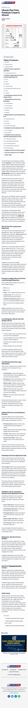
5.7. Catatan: (6, 93)
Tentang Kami (5, 669)
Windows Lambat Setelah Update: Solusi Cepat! (14, 653)
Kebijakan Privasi (22, 669)
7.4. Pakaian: (7, 110)
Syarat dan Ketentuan (14, 671)
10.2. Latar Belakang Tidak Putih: (11, 141)
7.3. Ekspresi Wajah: (8, 108)
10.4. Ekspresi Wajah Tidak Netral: (11, 145)
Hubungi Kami (13, 669)
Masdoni (8, 18)
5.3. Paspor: (6, 84)
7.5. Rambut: (6, 112)
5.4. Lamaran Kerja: (8, 86)
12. (4, 152)
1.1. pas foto (6, 62)
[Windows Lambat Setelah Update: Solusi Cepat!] (14, 643)
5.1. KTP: (6, 79)
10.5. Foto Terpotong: (8, 148)
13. (7, 154)
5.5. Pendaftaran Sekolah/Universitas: (12, 88)
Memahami (8, 152)
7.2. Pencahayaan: (8, 105)
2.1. (4, 64)
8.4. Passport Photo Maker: (10, 125)
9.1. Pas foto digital (8, 130)
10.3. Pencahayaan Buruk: (10, 143)
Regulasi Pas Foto (15, 152)
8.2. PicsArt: (6, 121)
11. (14, 150)
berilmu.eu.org (17, 674)
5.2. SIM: (6, 81)
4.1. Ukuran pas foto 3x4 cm (10, 73)
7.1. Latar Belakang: (8, 103)
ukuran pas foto (8, 64)
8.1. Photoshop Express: (9, 118)
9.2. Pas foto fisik (7, 132)
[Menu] (26, 3)
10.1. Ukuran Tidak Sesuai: (10, 138)
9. (13, 128)
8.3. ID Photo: (7, 123)
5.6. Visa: (6, 90)
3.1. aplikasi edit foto (8, 66)
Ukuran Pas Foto (6, 7)
